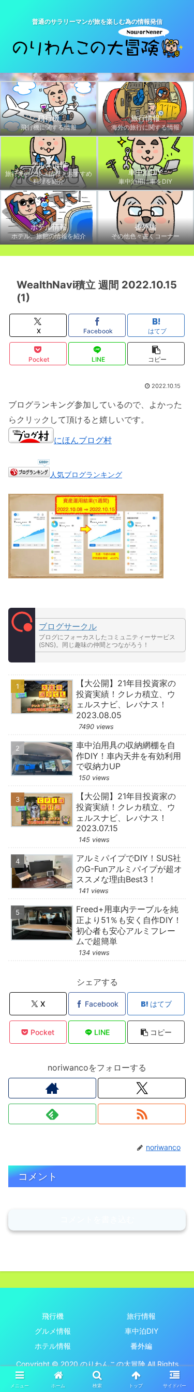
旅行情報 (141, 1316)
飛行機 (53, 1316)
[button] (156, 353)
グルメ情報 (53, 1330)
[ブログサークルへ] (97, 635)
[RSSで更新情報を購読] (142, 1114)
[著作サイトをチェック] (52, 1088)
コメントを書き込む (97, 1219)
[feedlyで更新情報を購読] (52, 1114)
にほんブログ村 (83, 440)
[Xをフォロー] (142, 1088)
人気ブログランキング (86, 474)
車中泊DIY (141, 1330)
